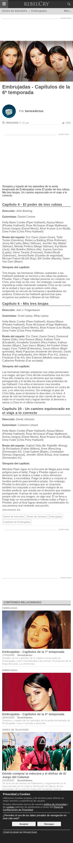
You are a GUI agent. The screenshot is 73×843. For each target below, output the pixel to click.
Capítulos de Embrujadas (16, 522)
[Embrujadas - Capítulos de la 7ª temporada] (36, 630)
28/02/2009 (8, 717)
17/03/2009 (8, 655)
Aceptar (23, 824)
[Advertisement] (36, 29)
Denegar (49, 824)
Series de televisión (13, 516)
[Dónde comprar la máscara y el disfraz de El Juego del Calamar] (36, 751)
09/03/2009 (12, 122)
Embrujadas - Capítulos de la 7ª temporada (33, 652)
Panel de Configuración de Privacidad (33, 808)
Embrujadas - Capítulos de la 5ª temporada (33, 714)
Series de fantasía (36, 516)
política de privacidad (55, 804)
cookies (10, 807)
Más (66, 10)
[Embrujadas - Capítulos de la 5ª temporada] (36, 692)
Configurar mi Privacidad (20, 832)
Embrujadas (55, 516)
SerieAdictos (24, 655)
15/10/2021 (8, 780)
